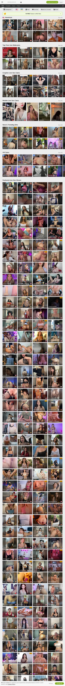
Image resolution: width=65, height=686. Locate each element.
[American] (17, 9)
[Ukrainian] (22, 9)
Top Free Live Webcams (11, 45)
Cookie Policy (11, 684)
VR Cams (6, 152)
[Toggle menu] (2, 2)
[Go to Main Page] (11, 2)
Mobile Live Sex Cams (11, 100)
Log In (61, 2)
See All (60, 17)
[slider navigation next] (61, 30)
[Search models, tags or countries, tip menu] (63, 6)
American (8, 17)
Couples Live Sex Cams (11, 73)
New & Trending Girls (10, 125)
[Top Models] (21, 2)
